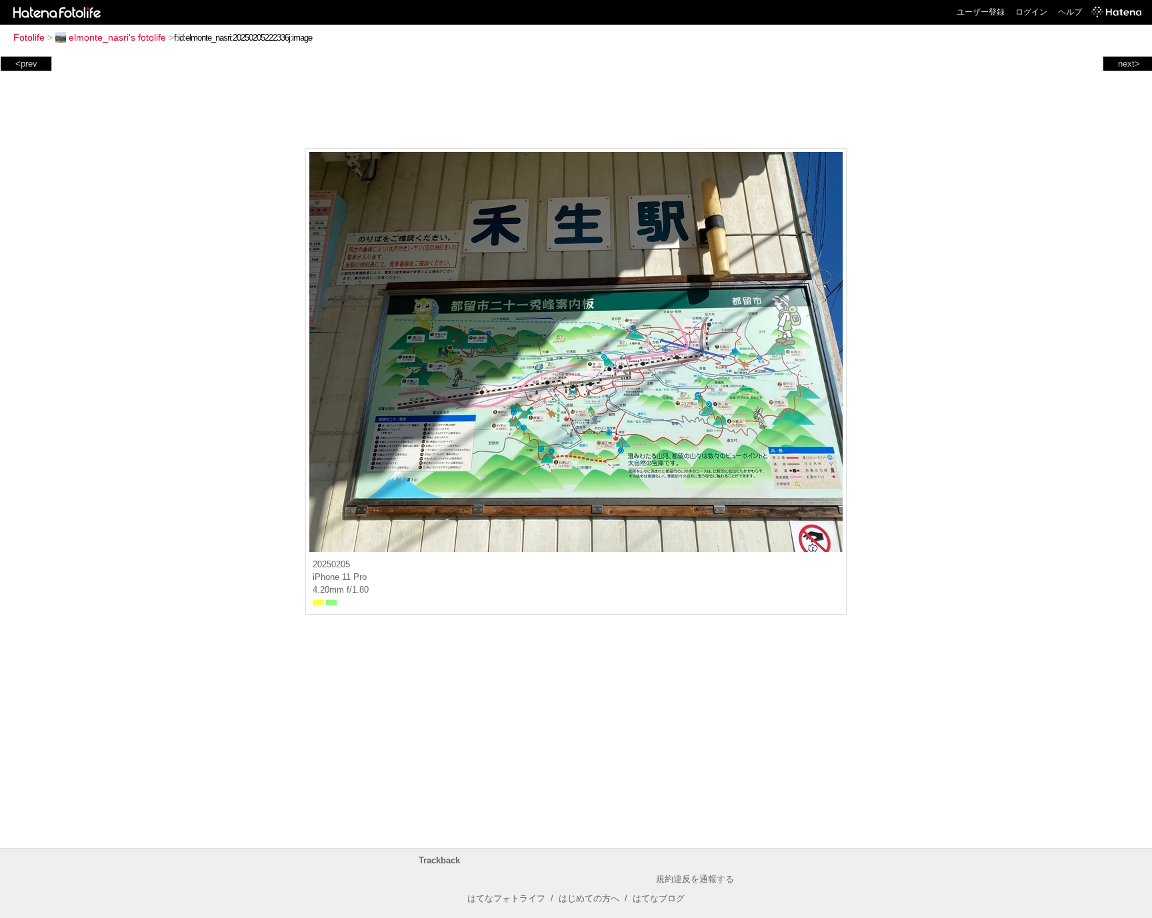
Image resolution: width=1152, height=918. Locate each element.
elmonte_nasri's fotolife (117, 37)
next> (1129, 64)
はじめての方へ (589, 898)
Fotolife (29, 37)
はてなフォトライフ (506, 898)
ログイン (1031, 12)
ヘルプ (1070, 12)
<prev (26, 64)
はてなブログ (659, 898)
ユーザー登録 (981, 12)
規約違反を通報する (695, 879)
